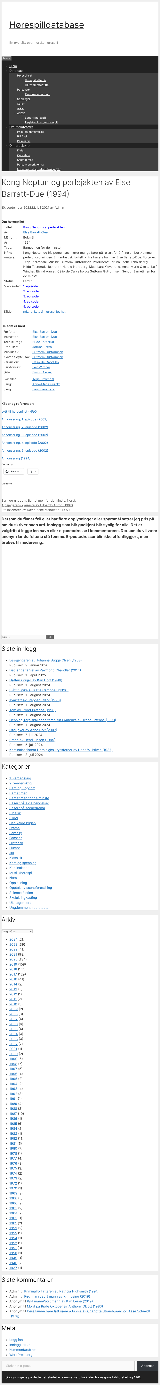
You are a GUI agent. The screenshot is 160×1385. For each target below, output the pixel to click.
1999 (13, 1059)
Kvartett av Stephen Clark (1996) (35, 700)
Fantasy (15, 833)
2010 (13, 1004)
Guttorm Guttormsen (47, 352)
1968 (13, 1198)
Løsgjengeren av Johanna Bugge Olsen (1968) (45, 660)
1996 (13, 1074)
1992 (13, 1094)
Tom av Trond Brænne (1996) (32, 710)
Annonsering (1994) (16, 458)
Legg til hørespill (35, 117)
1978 (13, 1153)
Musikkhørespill (21, 873)
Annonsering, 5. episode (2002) (25, 450)
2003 (13, 1039)
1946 (13, 1263)
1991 (13, 1099)
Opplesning (18, 883)
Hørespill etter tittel (37, 84)
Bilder (13, 818)
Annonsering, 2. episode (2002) (25, 427)
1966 (13, 1203)
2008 (13, 1014)
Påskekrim (23, 141)
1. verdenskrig (20, 778)
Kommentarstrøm (22, 1350)
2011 (13, 999)
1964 (13, 1213)
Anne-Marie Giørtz (46, 384)
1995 (13, 1079)
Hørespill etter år (35, 80)
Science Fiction (21, 893)
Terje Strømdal (43, 379)
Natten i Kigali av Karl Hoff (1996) (35, 680)
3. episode (31, 296)
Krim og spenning (22, 863)
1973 (13, 1178)
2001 (13, 1049)
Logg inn (16, 1340)
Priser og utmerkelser (30, 131)
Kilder (20, 150)
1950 (13, 1253)
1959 (13, 1228)
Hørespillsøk (25, 75)
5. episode (31, 306)
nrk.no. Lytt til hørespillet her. (44, 311)
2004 (13, 1034)
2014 (13, 984)
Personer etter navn (37, 94)
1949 (13, 1258)
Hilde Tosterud (43, 342)
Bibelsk (15, 813)
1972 (13, 1183)
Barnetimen (18, 793)
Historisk (16, 843)
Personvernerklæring (30, 164)
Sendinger (23, 99)
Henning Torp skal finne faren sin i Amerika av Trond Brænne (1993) (62, 720)
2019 (13, 964)
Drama (14, 828)
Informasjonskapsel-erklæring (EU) (39, 169)
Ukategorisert (20, 903)
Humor (14, 848)
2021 (13, 954)
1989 (13, 1104)
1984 (13, 1128)
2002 (13, 1044)
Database (16, 71)
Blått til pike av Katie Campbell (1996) (38, 690)
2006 (13, 1024)
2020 (13, 959)
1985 (13, 1124)
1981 (13, 1144)
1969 (13, 1193)
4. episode (30, 301)
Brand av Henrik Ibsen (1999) (32, 740)
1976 (13, 1163)
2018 (13, 969)
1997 (13, 1069)
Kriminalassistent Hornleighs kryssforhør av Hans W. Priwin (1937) (61, 750)
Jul (11, 853)
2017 (13, 974)
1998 (13, 1064)
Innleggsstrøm (20, 1345)
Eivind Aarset (42, 372)
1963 (13, 1218)
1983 (13, 1134)
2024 (13, 939)
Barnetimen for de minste (46, 500)
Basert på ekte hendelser (29, 803)
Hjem (13, 66)
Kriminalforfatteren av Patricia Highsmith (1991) (61, 1291)
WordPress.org (20, 1355)
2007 (13, 1019)
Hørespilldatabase (46, 24)
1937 (13, 1268)
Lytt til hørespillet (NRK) (19, 411)
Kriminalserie (19, 868)
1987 (13, 1114)
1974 (13, 1173)
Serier (21, 103)
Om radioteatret (21, 127)
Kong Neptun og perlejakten (44, 227)
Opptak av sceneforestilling (30, 888)
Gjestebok (23, 155)
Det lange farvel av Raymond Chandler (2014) (45, 670)
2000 (13, 1054)
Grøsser (15, 838)
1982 (13, 1138)
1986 (13, 1119)
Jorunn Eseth (42, 347)
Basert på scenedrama (27, 808)
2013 (13, 989)
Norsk (71, 500)
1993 (13, 1089)
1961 (13, 1223)
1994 (13, 1084)
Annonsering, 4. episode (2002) (25, 443)
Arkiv (20, 108)
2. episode (31, 291)
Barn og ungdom (14, 500)
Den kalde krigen (22, 823)
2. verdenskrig (20, 783)
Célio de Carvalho (45, 362)
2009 (13, 1009)
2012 (13, 994)
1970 (13, 1188)
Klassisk (15, 858)
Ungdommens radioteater (29, 908)
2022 (13, 949)
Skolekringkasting (23, 898)
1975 (13, 1168)
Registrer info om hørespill (41, 122)
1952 (13, 1243)
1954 (13, 1238)
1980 (13, 1148)
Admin (21, 113)
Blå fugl (22, 136)
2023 (13, 944)
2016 (13, 979)
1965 (13, 1208)
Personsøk (23, 89)
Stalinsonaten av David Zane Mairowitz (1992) (36, 510)
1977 (13, 1158)
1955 (13, 1233)
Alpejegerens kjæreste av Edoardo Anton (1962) (37, 505)
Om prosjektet (19, 146)
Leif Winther (41, 367)
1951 (13, 1248)
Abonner (147, 1366)
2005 (13, 1029)
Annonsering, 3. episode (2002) (25, 435)
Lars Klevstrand (43, 389)
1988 (13, 1109)
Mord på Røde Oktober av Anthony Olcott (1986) (65, 1306)
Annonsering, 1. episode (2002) (24, 419)
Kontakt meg (25, 159)
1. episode (30, 286)
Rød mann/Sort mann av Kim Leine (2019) (57, 1296)
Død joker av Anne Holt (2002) (33, 730)
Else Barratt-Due (35, 232)
